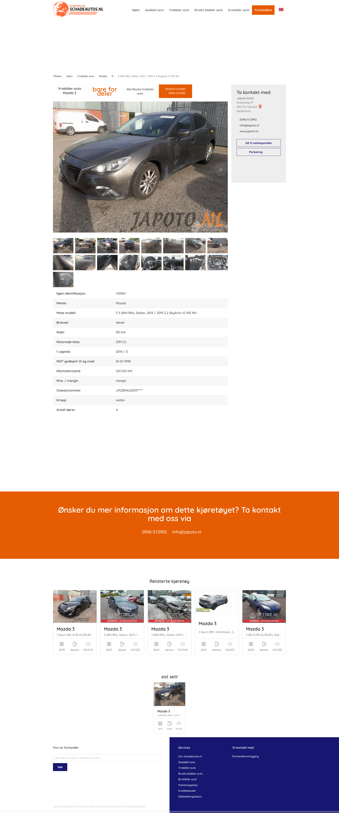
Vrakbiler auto (179, 10)
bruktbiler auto (238, 10)
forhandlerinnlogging (245, 756)
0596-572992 (248, 119)
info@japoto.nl (186, 531)
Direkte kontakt (175, 91)
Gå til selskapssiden (258, 143)
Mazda (103, 76)
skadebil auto (154, 10)
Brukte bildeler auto (209, 10)
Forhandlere (263, 10)
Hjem (136, 10)
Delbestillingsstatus (190, 796)
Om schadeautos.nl (190, 756)
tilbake (57, 76)
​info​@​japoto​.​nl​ (249, 125)
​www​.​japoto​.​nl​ (249, 131)
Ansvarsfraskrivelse (85, 806)
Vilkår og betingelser (63, 806)
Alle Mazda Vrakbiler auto (140, 91)
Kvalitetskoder (187, 790)
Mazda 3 (66, 629)
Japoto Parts (245, 98)
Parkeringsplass (188, 785)
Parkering (256, 152)
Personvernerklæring (106, 806)
